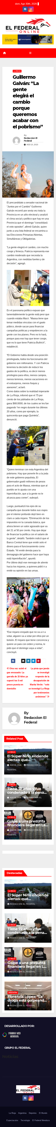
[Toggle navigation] (30, 53)
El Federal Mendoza (41, 1120)
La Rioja (17, 71)
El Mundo (43, 1113)
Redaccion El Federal (30, 139)
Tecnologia (25, 1120)
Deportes (33, 1113)
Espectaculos (12, 1120)
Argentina (12, 992)
